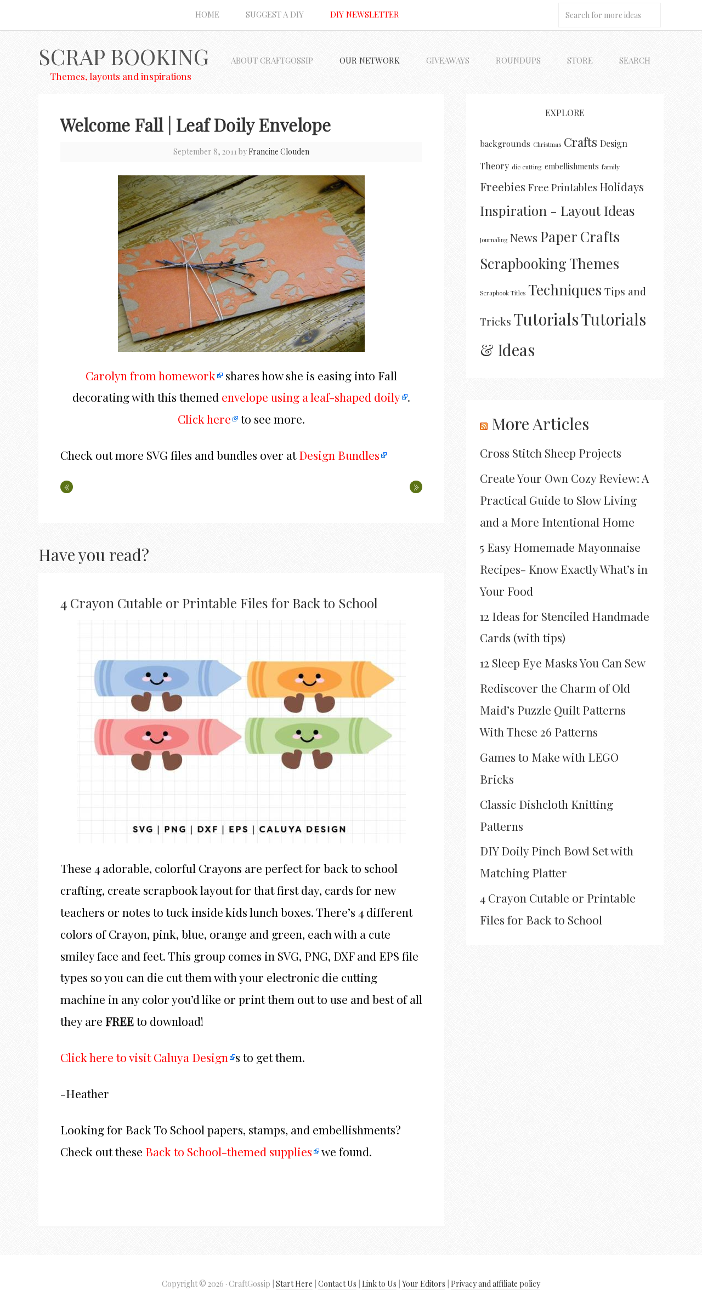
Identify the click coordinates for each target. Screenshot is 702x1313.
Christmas (547, 144)
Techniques (565, 289)
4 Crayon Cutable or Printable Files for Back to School (219, 603)
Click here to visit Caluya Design (144, 1057)
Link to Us (379, 1283)
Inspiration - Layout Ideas (557, 210)
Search (634, 60)
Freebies (502, 186)
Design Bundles (339, 455)
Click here (204, 418)
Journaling (493, 240)
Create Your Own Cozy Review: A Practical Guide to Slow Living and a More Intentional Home (564, 499)
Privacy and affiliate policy (495, 1283)
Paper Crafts (580, 236)
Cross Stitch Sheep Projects (550, 452)
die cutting (527, 167)
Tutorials (546, 318)
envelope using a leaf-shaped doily (311, 396)
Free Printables (562, 187)
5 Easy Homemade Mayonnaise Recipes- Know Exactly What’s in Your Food (564, 568)
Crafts (580, 142)
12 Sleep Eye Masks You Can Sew (563, 662)
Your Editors (423, 1283)
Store (580, 60)
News (523, 237)
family (611, 166)
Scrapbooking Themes (549, 263)
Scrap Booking (123, 56)
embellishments (572, 166)
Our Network (369, 60)
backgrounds (505, 143)
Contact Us (337, 1283)
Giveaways (447, 60)
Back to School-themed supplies (228, 1151)
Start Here (294, 1283)
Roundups (518, 60)
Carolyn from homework (151, 375)
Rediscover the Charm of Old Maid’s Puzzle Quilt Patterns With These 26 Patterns (555, 709)
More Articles (540, 424)
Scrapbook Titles (502, 293)
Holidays (622, 186)
